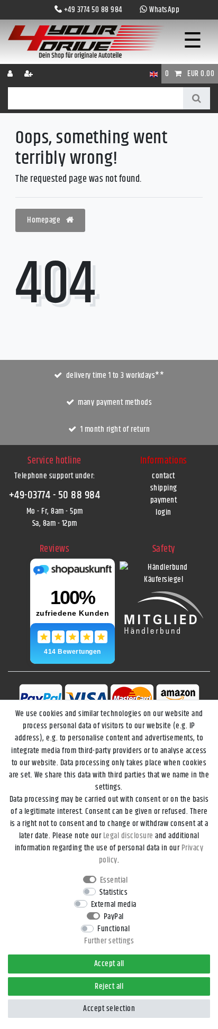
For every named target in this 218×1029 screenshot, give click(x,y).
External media (114, 904)
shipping (163, 488)
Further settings (109, 941)
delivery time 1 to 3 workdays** (115, 375)
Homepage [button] (44, 220)
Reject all (109, 986)
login (163, 512)
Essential (114, 880)
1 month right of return (115, 429)
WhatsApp (164, 10)
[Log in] (11, 74)
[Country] (153, 74)
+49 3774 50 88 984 (93, 10)
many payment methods (115, 402)
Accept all (109, 964)
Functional (113, 929)
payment (163, 500)
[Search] (196, 98)
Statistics (113, 892)
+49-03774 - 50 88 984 (55, 495)
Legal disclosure (128, 836)
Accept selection (109, 1009)
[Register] (30, 74)
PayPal (114, 917)
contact (163, 476)
